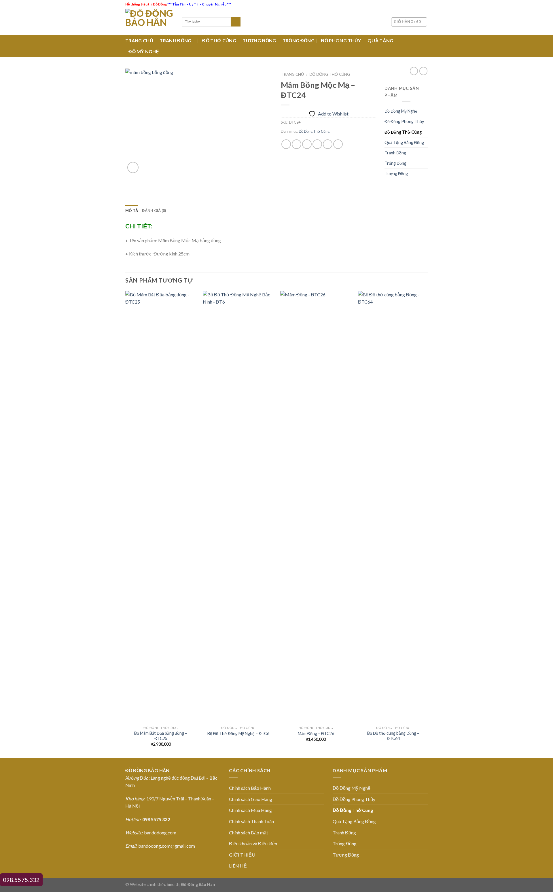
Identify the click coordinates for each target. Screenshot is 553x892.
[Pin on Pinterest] (317, 144)
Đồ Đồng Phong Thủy (404, 121)
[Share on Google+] (327, 144)
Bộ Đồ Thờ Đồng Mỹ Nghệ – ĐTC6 (238, 733)
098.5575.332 (21, 879)
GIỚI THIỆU (242, 854)
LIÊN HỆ (238, 865)
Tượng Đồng (396, 173)
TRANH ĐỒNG (175, 40)
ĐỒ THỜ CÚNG (219, 40)
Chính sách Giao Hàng (250, 799)
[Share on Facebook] (286, 144)
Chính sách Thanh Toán (251, 821)
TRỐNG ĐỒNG (299, 40)
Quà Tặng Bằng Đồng (404, 142)
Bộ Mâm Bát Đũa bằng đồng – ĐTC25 (160, 736)
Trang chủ (292, 74)
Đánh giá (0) (154, 210)
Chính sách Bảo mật (248, 832)
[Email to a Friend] (307, 144)
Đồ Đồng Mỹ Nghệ (401, 111)
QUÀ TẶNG (380, 40)
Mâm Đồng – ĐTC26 (316, 733)
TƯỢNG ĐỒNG (259, 40)
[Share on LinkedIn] (338, 144)
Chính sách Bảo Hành (250, 788)
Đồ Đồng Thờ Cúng (329, 74)
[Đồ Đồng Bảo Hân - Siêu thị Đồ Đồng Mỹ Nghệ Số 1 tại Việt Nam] (149, 22)
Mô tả (131, 210)
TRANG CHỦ (139, 40)
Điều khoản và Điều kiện (253, 843)
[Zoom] (133, 167)
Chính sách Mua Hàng (250, 810)
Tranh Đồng (395, 152)
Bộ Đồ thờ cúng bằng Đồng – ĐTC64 (393, 736)
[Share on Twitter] (296, 144)
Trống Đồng (395, 163)
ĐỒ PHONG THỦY (341, 40)
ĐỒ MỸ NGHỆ (143, 51)
